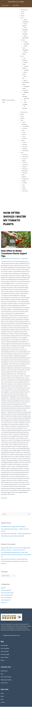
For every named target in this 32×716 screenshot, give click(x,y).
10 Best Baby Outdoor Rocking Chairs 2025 (12, 536)
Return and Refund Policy (25, 82)
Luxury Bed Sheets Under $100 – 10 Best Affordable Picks (16, 533)
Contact (23, 40)
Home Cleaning (24, 33)
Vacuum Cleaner (25, 67)
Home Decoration (25, 37)
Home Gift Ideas (25, 29)
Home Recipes (24, 25)
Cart (25, 100)
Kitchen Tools (25, 63)
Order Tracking (24, 103)
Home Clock (24, 73)
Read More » (4, 498)
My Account (24, 107)
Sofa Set (24, 77)
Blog (22, 17)
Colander (26, 70)
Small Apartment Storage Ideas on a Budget (13, 526)
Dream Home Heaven (23, 113)
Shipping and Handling (25, 179)
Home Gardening (25, 21)
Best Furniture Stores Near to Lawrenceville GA (13, 559)
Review (23, 15)
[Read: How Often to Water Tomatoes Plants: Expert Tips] (16, 239)
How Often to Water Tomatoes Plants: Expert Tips (14, 253)
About (22, 13)
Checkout (26, 98)
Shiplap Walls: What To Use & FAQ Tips (11, 548)
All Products (24, 59)
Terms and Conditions (24, 147)
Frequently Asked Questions (24, 174)
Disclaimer (26, 44)
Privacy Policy (24, 53)
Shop (22, 56)
